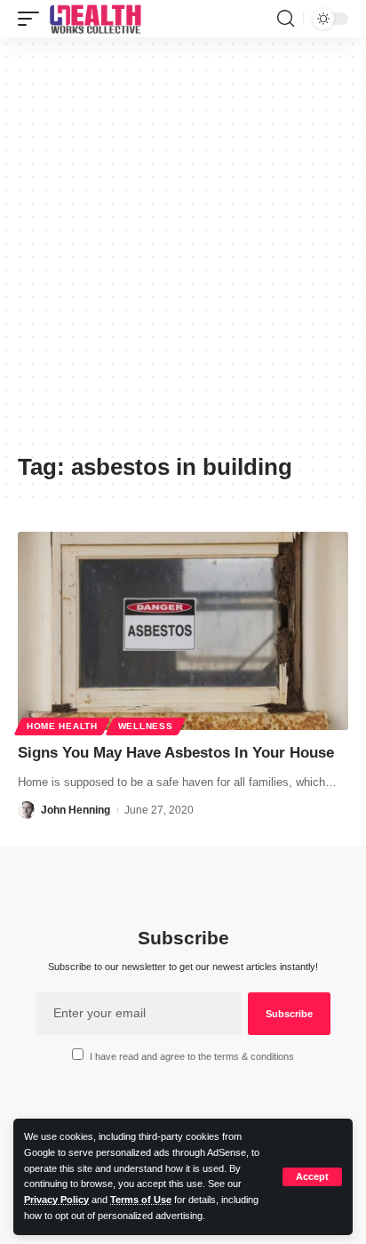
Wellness (145, 726)
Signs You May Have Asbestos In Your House (176, 752)
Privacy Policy (56, 1199)
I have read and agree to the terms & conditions (192, 1056)
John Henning (75, 810)
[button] (312, 1177)
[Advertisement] (183, 251)
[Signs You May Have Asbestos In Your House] (183, 631)
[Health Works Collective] (95, 18)
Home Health (62, 726)
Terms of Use (140, 1199)
